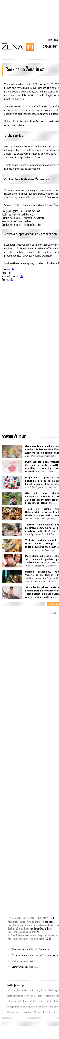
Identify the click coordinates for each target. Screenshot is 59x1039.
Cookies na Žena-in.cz (22, 961)
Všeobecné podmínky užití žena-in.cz (30, 949)
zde (12, 269)
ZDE (53, 918)
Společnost (50, 46)
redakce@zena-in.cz (41, 929)
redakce (49, 922)
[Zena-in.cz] (20, 47)
